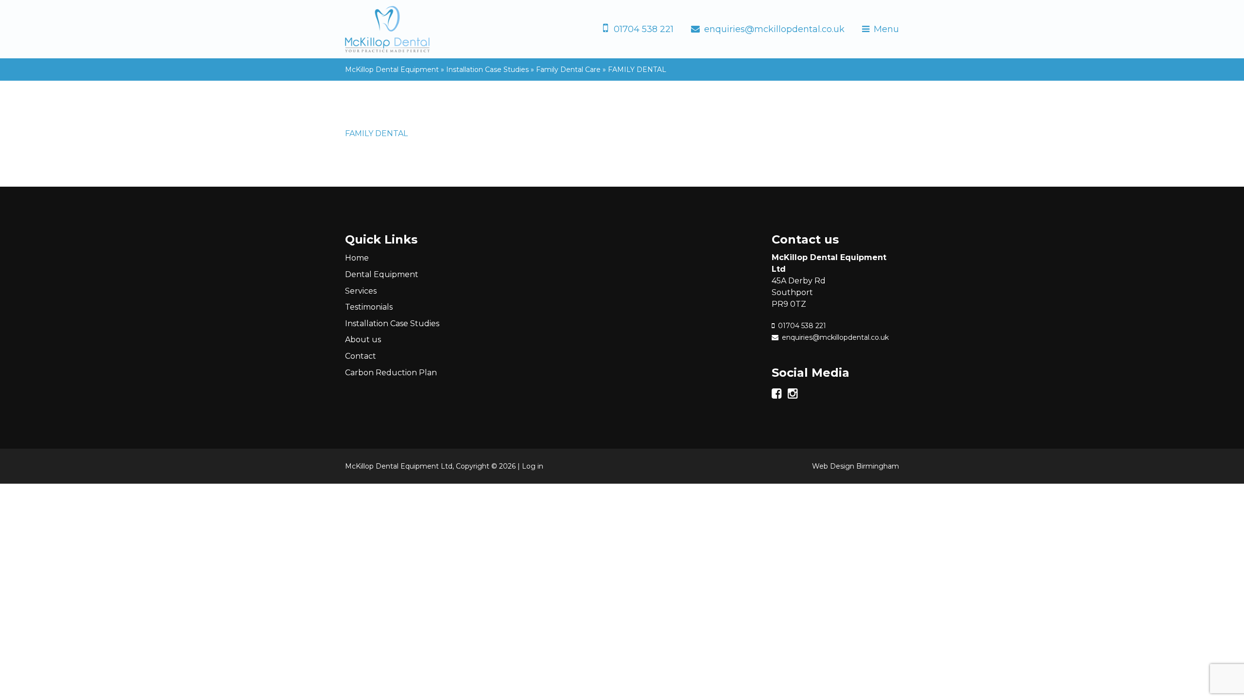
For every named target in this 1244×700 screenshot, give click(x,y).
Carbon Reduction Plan (391, 372)
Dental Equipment (381, 274)
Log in (532, 466)
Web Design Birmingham (855, 466)
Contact (360, 356)
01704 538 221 (644, 29)
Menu (886, 29)
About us (363, 339)
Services (361, 291)
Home (357, 257)
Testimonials (369, 307)
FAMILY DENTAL (376, 133)
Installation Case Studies (392, 323)
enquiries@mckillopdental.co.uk (774, 29)
